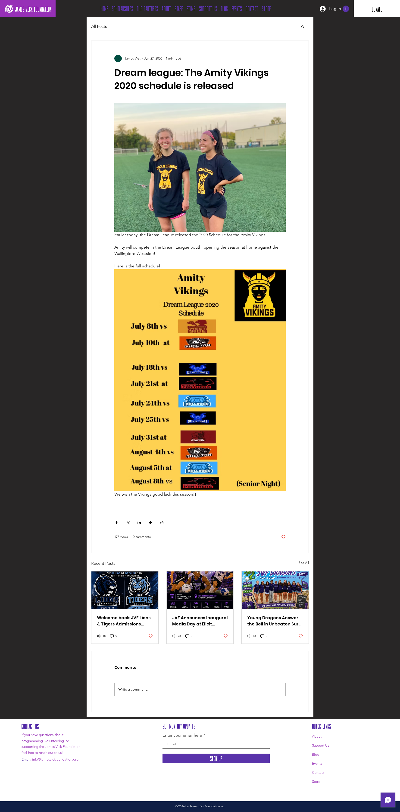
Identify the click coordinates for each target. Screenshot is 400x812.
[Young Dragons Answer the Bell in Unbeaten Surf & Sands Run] (275, 590)
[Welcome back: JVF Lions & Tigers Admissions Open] (124, 590)
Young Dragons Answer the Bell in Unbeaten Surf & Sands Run (273, 621)
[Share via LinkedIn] (139, 522)
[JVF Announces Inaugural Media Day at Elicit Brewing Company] (200, 590)
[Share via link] (150, 522)
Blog (315, 754)
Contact (318, 772)
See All (304, 563)
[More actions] (283, 58)
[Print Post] (162, 522)
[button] (346, 9)
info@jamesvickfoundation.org (55, 759)
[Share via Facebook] (116, 522)
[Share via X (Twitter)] (128, 522)
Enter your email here (182, 735)
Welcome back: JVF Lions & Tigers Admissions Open (124, 621)
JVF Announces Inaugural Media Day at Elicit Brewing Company (200, 621)
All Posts (99, 26)
